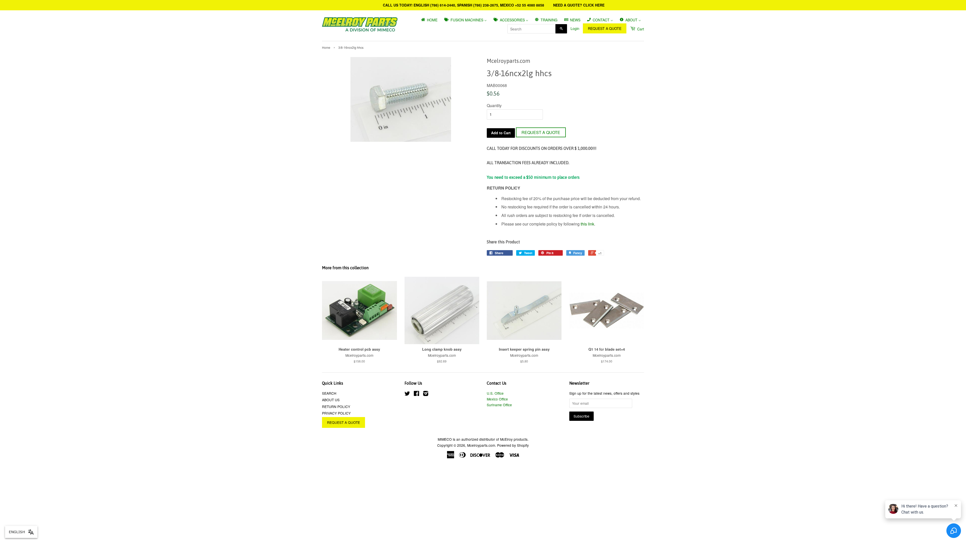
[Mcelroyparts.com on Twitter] (407, 394)
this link (587, 224)
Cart (640, 28)
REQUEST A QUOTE (604, 28)
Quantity (494, 105)
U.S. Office (495, 393)
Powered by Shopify (513, 445)
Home (326, 47)
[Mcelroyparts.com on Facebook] (416, 394)
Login (575, 28)
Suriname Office (499, 404)
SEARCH (329, 393)
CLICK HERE (594, 5)
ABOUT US (331, 399)
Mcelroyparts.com (481, 445)
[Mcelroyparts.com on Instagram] (425, 394)
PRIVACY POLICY (336, 413)
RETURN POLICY (336, 406)
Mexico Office (497, 398)
